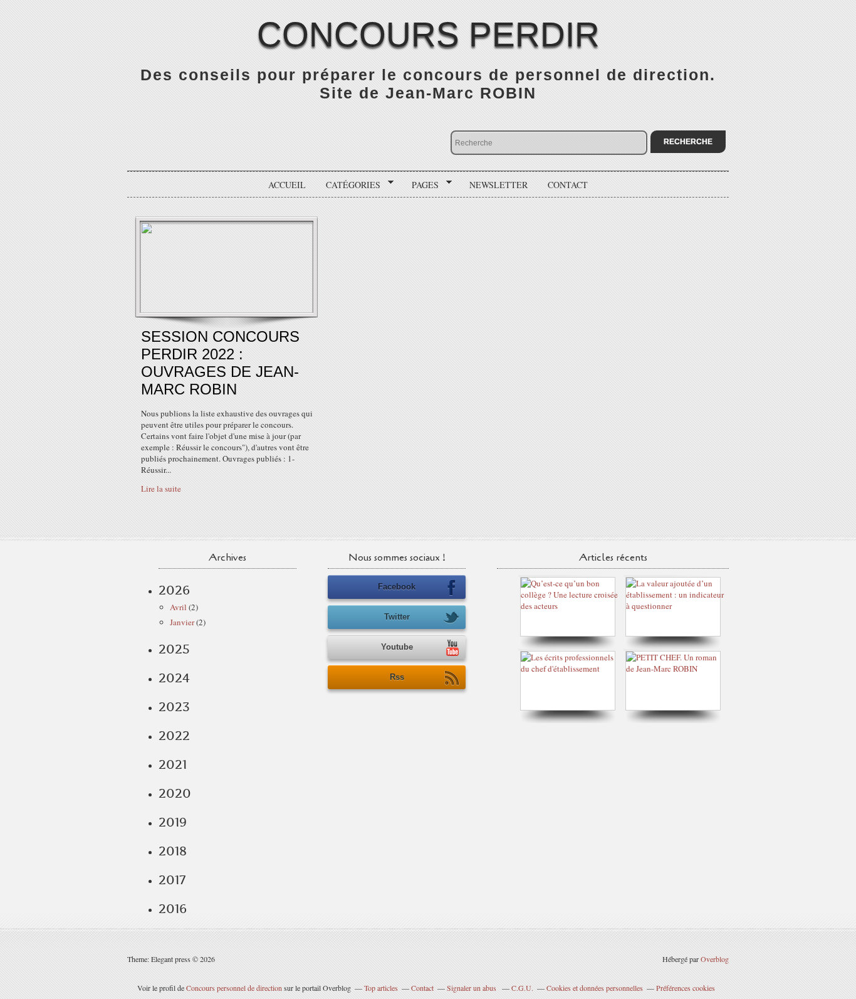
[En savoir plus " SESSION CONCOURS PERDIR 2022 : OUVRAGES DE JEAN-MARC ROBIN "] (226, 309)
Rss (397, 677)
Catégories (348, 185)
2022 (174, 735)
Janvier (182, 622)
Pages (421, 185)
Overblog (715, 959)
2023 (174, 706)
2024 (174, 677)
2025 (174, 649)
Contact (568, 185)
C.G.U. (522, 988)
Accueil (287, 185)
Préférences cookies (685, 988)
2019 (173, 822)
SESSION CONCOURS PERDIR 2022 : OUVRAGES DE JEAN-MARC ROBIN (220, 363)
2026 (174, 590)
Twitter (397, 616)
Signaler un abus (472, 988)
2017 (172, 879)
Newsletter (498, 185)
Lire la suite (161, 488)
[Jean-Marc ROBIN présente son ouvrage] (571, 668)
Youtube (397, 647)
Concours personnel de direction (234, 988)
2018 (173, 851)
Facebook (396, 586)
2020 (175, 793)
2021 (173, 764)
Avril (178, 607)
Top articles (381, 988)
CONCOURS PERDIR (428, 34)
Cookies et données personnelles (594, 988)
